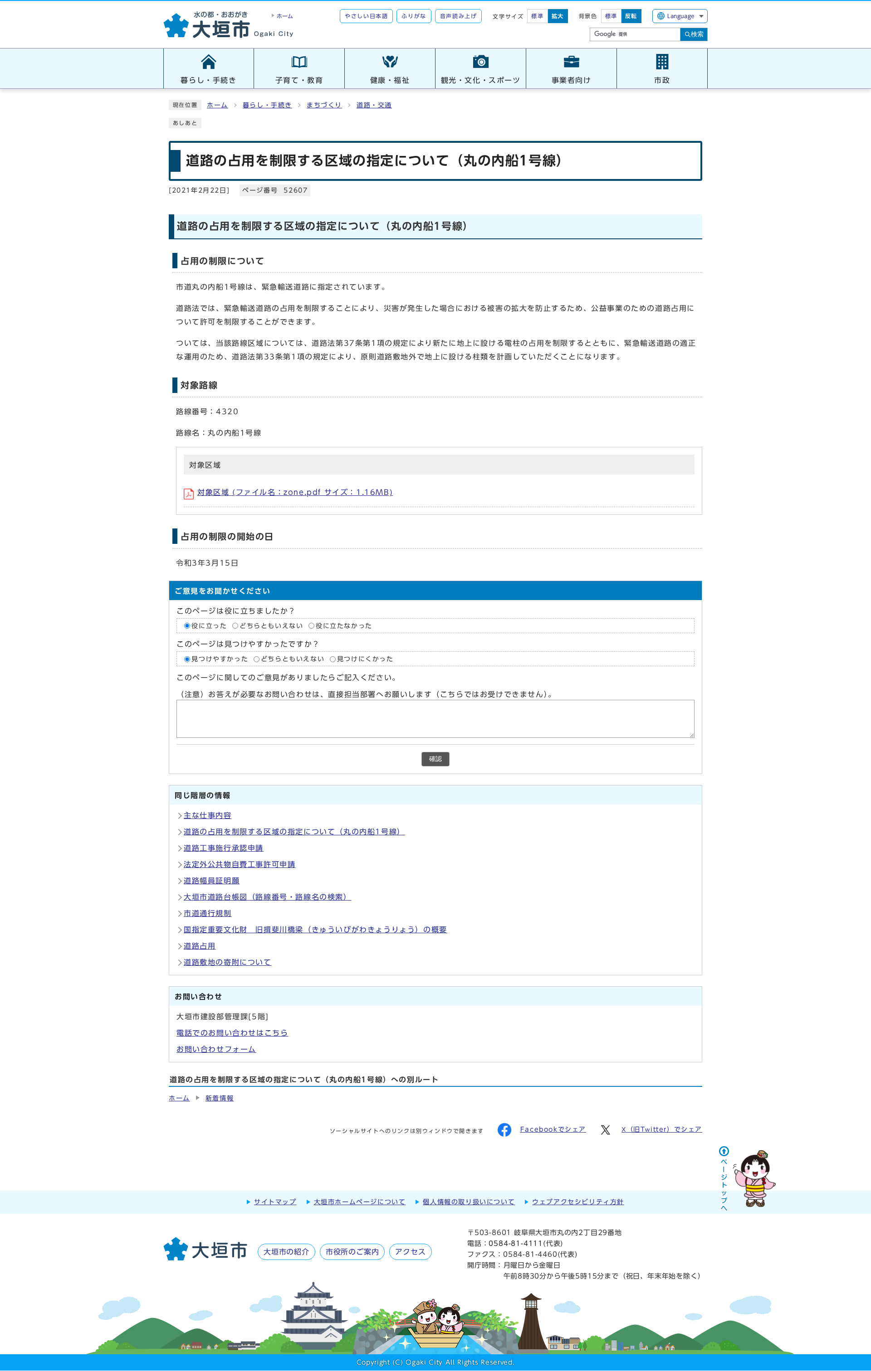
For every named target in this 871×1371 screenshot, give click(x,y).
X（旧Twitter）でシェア (661, 1129)
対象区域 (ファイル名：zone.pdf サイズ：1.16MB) (295, 492)
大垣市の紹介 (286, 1251)
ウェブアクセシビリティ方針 (578, 1202)
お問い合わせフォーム (216, 1049)
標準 (537, 16)
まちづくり (324, 105)
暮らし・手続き (267, 105)
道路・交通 (374, 105)
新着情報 (220, 1098)
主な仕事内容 (208, 815)
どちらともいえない (271, 626)
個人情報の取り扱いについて (469, 1202)
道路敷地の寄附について (228, 962)
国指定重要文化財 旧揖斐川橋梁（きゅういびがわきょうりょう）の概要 (315, 929)
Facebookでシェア (553, 1129)
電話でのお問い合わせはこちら (232, 1033)
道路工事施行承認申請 (224, 848)
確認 (435, 759)
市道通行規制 (208, 913)
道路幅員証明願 (212, 880)
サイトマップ (275, 1202)
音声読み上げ (458, 16)
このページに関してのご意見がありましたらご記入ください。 (288, 678)
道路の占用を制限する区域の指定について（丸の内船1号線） (294, 831)
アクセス (410, 1251)
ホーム (217, 105)
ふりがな (413, 16)
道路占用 (199, 946)
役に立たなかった (344, 626)
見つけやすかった (219, 659)
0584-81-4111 (516, 1243)
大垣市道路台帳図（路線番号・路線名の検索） (268, 897)
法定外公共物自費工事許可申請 (239, 864)
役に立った (209, 626)
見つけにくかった (365, 659)
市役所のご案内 (352, 1251)
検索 (697, 34)
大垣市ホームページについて (360, 1202)
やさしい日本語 (366, 16)
